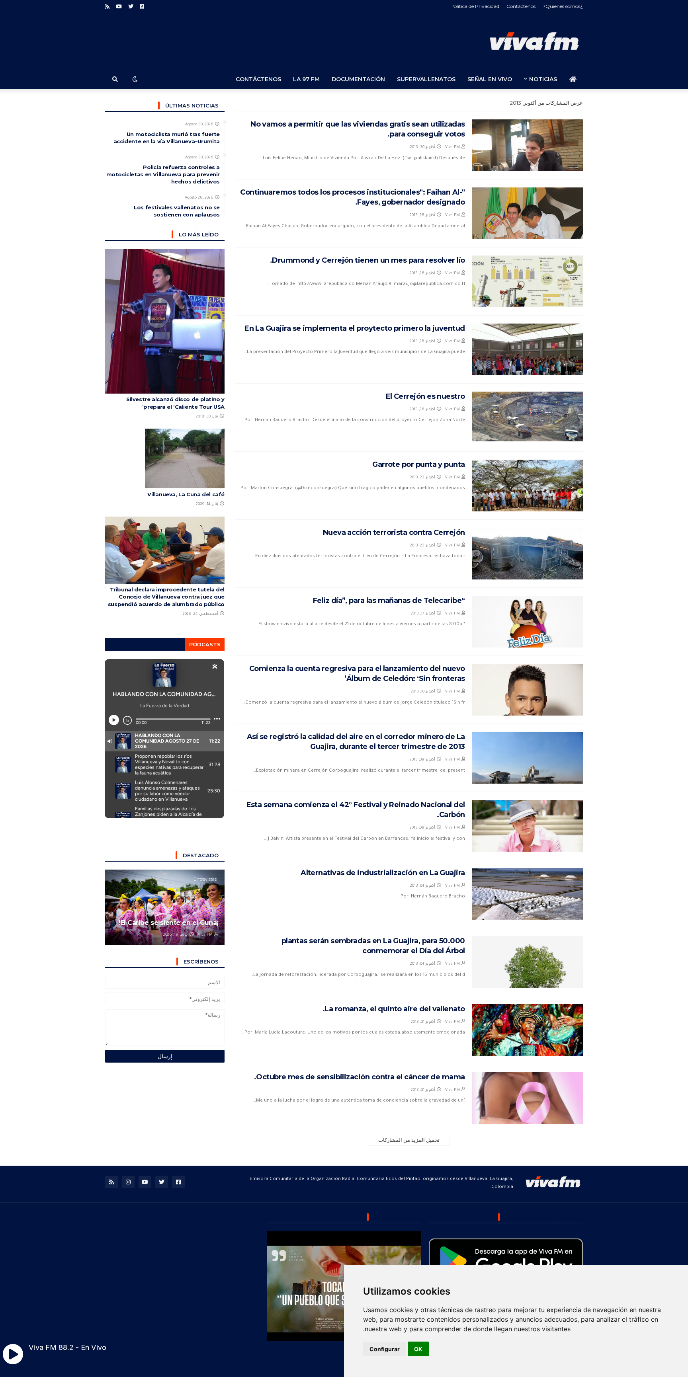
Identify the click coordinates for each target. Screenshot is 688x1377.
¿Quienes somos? (563, 6)
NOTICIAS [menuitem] (543, 79)
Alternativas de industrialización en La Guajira (383, 872)
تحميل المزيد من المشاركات (409, 1140)
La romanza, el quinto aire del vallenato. (393, 1008)
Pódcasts (205, 644)
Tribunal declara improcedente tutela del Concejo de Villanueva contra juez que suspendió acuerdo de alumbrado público (166, 596)
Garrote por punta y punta (418, 464)
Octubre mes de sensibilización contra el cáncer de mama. (359, 1077)
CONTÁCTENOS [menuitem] (258, 79)
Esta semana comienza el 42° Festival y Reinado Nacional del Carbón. (355, 809)
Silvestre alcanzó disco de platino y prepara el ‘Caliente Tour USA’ (175, 403)
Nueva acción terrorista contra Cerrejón (394, 532)
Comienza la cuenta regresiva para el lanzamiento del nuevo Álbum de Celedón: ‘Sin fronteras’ (357, 673)
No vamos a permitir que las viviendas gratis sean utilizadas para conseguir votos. (357, 129)
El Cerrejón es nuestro (425, 396)
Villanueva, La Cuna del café (186, 494)
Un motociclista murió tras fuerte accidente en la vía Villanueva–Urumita (166, 137)
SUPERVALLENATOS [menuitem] (426, 79)
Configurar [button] (384, 1349)
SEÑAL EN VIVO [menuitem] (489, 79)
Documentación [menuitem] (358, 79)
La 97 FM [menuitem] (306, 79)
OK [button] (418, 1349)
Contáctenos (521, 6)
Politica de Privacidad (474, 6)
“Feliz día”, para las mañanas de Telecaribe (389, 600)
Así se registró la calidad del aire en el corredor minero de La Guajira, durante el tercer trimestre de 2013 (356, 741)
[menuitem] (573, 79)
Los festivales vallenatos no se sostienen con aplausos (177, 211)
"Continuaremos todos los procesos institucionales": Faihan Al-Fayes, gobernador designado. (352, 197)
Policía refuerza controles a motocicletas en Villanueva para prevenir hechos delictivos (163, 174)
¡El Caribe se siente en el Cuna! (168, 922)
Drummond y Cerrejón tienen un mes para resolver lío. (367, 260)
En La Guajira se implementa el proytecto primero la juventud (354, 328)
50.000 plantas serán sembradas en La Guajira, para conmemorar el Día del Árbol (373, 945)
